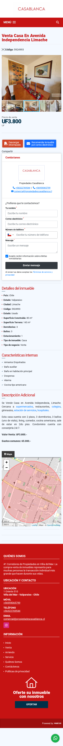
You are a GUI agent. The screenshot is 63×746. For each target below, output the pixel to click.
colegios (56, 406)
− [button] (6, 467)
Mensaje (10, 240)
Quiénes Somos (13, 661)
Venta (8, 647)
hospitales (43, 410)
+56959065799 (43, 187)
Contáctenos (12, 666)
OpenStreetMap (53, 525)
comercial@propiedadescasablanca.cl (33, 191)
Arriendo (10, 652)
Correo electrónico (14, 218)
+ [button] (6, 462)
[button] (58, 58)
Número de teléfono (15, 229)
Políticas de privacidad (17, 671)
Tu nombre (11, 208)
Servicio (9, 657)
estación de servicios (25, 410)
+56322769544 (23, 187)
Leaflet (34, 525)
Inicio (8, 642)
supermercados (24, 406)
